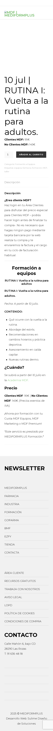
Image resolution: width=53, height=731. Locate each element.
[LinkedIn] (19, 3)
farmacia (27, 168)
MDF (45, 168)
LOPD (8, 605)
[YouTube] (39, 3)
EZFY (7, 536)
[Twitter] (25, 3)
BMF (7, 528)
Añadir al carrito (31, 154)
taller (6, 171)
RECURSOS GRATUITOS (20, 581)
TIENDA (9, 544)
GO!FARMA (11, 520)
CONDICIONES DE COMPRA (22, 621)
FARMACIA (11, 496)
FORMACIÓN (12, 512)
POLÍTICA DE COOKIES (19, 613)
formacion (37, 168)
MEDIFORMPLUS (15, 488)
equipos (18, 168)
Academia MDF (18, 380)
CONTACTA (11, 552)
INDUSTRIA (11, 504)
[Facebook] (6, 3)
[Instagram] (12, 3)
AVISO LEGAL (13, 597)
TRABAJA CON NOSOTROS (22, 589)
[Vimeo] (32, 3)
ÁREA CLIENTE (14, 573)
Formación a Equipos (25, 164)
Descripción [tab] (12, 182)
